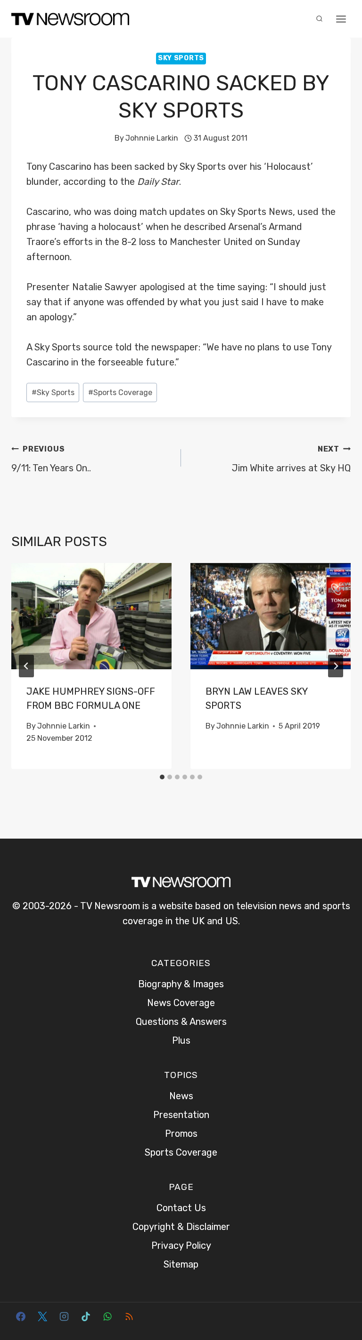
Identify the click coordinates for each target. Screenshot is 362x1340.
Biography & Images (181, 984)
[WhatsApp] (107, 1316)
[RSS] (129, 1316)
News (181, 1096)
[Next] (335, 666)
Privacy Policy (181, 1245)
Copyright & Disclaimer (181, 1226)
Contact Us (181, 1207)
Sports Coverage (120, 392)
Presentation (181, 1114)
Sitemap (181, 1264)
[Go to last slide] (26, 666)
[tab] (162, 777)
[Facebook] (20, 1316)
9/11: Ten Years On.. (51, 459)
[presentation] (91, 616)
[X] (42, 1316)
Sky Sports (181, 58)
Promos (181, 1133)
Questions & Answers (181, 1021)
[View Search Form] (319, 19)
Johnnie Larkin (151, 138)
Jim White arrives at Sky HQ (291, 459)
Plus (181, 1040)
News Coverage (181, 1002)
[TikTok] (85, 1316)
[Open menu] (341, 18)
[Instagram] (64, 1316)
